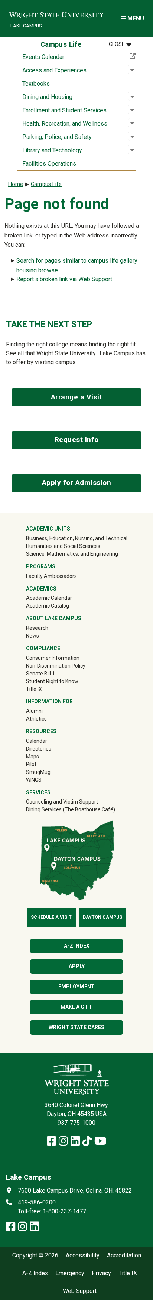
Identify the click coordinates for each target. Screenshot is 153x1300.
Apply (77, 966)
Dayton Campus (102, 917)
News (32, 636)
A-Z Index (35, 1273)
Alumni (34, 711)
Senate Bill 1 (40, 673)
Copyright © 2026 (35, 1256)
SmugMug (49, 772)
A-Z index (76, 946)
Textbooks (36, 83)
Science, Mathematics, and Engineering (72, 554)
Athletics (47, 718)
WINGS (34, 780)
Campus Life (46, 184)
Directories (38, 749)
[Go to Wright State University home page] (56, 13)
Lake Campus (26, 26)
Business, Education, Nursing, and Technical (76, 538)
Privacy (101, 1273)
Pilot (31, 764)
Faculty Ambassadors (51, 576)
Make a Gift (76, 1007)
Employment (76, 987)
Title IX (34, 689)
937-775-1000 (76, 1122)
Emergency (69, 1273)
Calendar (36, 741)
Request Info (77, 439)
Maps (32, 756)
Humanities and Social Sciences (63, 546)
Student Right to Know (52, 681)
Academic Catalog (47, 606)
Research (37, 628)
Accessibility (83, 1256)
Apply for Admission (76, 482)
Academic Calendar (49, 598)
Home (15, 184)
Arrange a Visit (76, 397)
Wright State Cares (76, 1027)
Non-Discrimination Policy (55, 666)
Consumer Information (52, 658)
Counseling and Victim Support (62, 802)
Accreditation (124, 1256)
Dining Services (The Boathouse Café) (70, 809)
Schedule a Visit (51, 917)
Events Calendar (67, 56)
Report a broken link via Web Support (64, 279)
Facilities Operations (49, 163)
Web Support (80, 1291)
